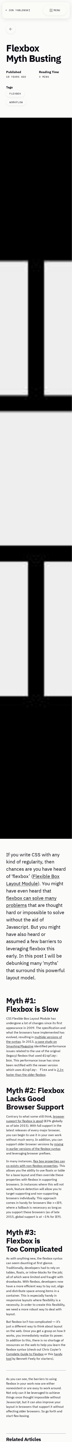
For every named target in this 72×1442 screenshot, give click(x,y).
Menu (57, 10)
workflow (16, 102)
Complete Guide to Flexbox (25, 1354)
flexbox (15, 93)
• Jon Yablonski (17, 10)
